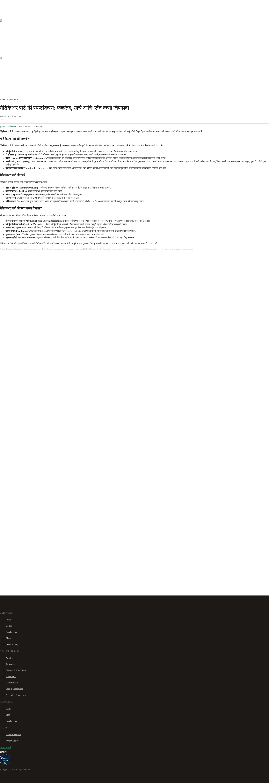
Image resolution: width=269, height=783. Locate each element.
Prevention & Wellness (16, 695)
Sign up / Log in (14, 7)
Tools (8, 708)
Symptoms (10, 664)
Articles (9, 658)
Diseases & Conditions (16, 670)
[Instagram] (5, 752)
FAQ (22, 3)
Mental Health (12, 682)
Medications (11, 676)
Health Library (12, 644)
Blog (8, 715)
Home (8, 619)
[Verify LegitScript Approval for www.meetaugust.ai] (5, 764)
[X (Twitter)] (1, 752)
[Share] (2, 120)
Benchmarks (8, 3)
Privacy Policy (12, 741)
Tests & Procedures (14, 689)
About (8, 638)
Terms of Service (13, 734)
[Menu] (6, 11)
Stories (17, 3)
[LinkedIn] (3, 752)
